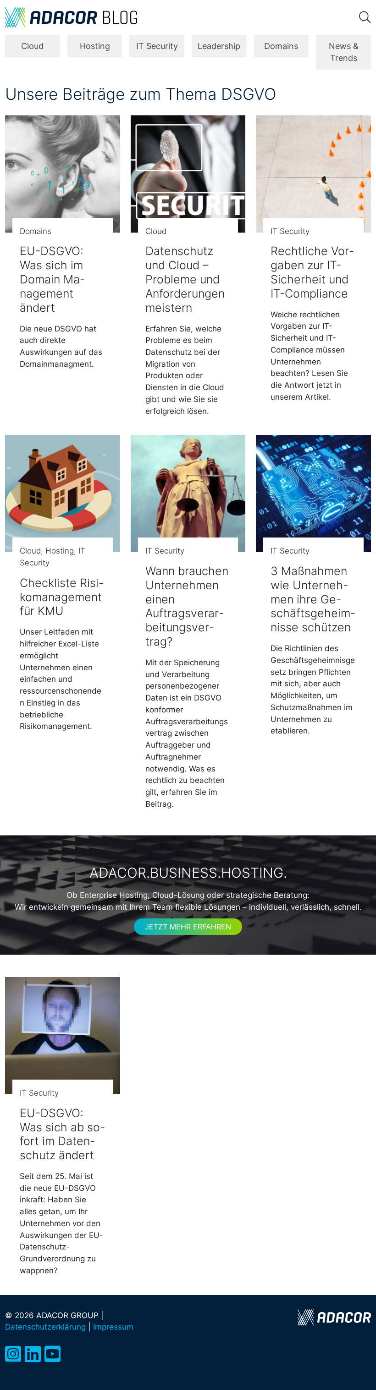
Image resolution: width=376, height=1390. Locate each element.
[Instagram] (13, 1354)
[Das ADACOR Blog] (71, 17)
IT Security (157, 46)
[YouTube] (52, 1354)
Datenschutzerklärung (45, 1326)
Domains (281, 46)
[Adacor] (334, 1317)
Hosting (95, 46)
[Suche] (365, 17)
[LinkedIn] (33, 1354)
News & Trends (344, 52)
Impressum (113, 1326)
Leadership (219, 46)
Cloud (32, 46)
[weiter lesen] (62, 174)
